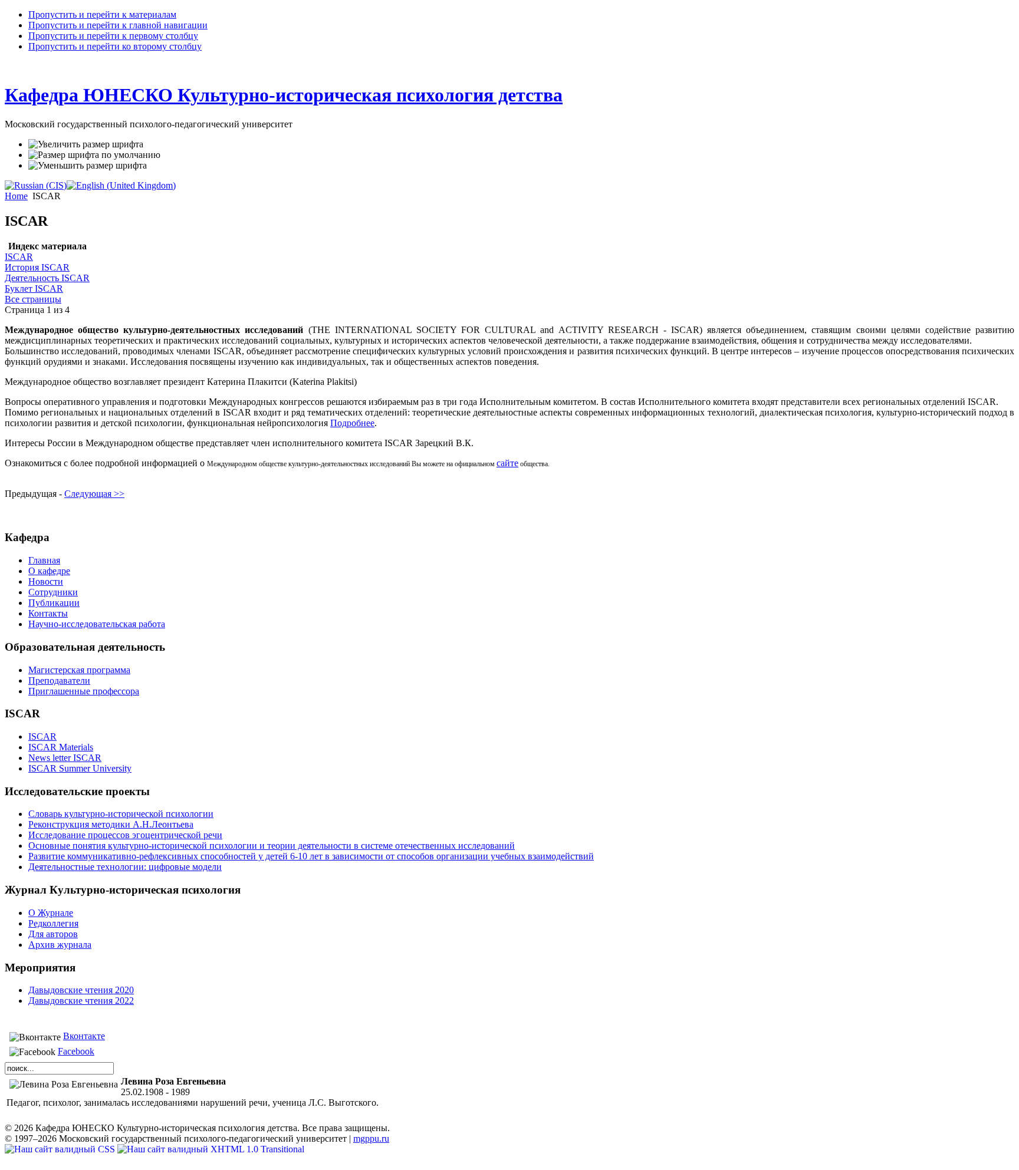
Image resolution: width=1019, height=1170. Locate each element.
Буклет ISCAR (34, 289)
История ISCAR (37, 267)
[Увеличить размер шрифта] (85, 144)
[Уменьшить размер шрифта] (87, 165)
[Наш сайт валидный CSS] (61, 1149)
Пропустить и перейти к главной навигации (118, 25)
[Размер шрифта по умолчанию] (94, 155)
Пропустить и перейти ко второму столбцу (115, 46)
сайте (507, 463)
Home (16, 196)
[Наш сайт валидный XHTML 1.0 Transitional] (210, 1149)
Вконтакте (84, 1036)
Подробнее (352, 423)
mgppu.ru (371, 1138)
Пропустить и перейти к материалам (102, 14)
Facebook (76, 1051)
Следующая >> (94, 494)
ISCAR (19, 257)
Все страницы (33, 299)
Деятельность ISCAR (47, 278)
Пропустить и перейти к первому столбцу (113, 36)
